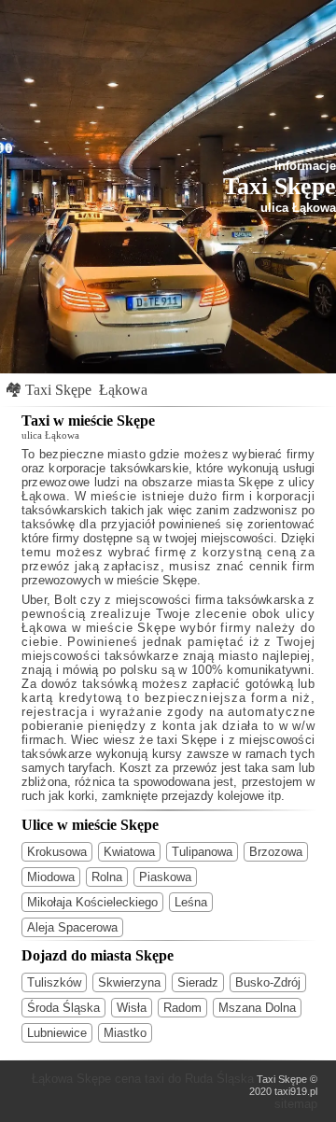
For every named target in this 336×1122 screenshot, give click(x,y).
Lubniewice (57, 1033)
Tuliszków (54, 982)
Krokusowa (57, 852)
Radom (182, 1008)
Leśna (191, 902)
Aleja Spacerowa (72, 927)
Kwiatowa (129, 852)
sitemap (295, 1104)
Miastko (125, 1033)
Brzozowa (275, 852)
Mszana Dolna (257, 1008)
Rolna (106, 877)
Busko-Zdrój (268, 982)
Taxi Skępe (58, 390)
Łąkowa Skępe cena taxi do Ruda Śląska (143, 1079)
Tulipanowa (202, 852)
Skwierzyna (129, 982)
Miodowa (51, 877)
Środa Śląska (63, 1008)
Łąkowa (123, 390)
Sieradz (197, 982)
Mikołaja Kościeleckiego (92, 902)
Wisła (132, 1008)
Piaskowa (165, 877)
